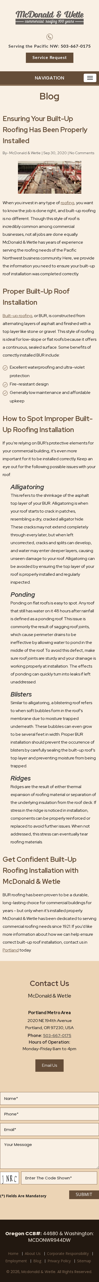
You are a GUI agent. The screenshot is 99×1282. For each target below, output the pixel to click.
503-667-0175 (76, 46)
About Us (33, 1253)
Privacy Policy (59, 1260)
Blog (37, 1260)
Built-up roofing (17, 315)
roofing (67, 203)
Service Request (49, 58)
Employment (16, 1260)
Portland (11, 950)
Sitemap (84, 1260)
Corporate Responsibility (68, 1253)
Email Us (49, 1065)
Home (13, 1253)
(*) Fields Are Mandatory (23, 1195)
